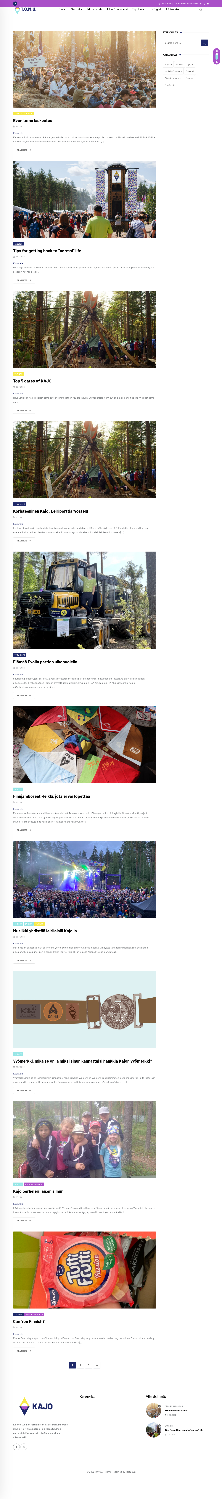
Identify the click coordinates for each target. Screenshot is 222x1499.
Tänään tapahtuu (173, 78)
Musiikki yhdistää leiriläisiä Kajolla (45, 930)
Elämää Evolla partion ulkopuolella (45, 661)
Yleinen (189, 78)
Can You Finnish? (29, 1321)
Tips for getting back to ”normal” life (47, 250)
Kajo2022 (130, 1471)
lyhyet (190, 64)
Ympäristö (169, 85)
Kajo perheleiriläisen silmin (38, 1191)
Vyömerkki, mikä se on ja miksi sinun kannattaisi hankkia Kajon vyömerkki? (82, 1060)
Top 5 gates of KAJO (32, 380)
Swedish (190, 71)
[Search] (200, 9)
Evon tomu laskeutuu (32, 120)
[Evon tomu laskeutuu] (153, 1410)
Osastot (75, 9)
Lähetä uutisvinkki (117, 9)
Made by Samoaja (173, 71)
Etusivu (62, 9)
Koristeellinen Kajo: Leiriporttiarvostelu (50, 511)
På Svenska (172, 9)
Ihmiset (179, 64)
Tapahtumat (139, 9)
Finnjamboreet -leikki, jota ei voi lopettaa (51, 796)
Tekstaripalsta (95, 9)
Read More (22, 150)
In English (156, 9)
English (168, 64)
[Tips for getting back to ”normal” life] (153, 1430)
